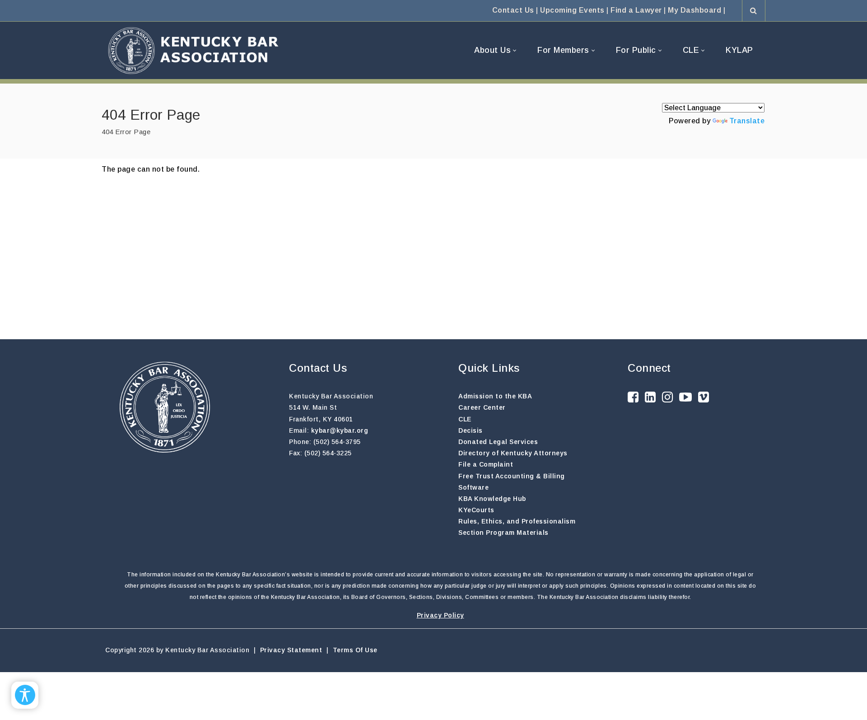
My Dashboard (694, 10)
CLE (464, 419)
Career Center (482, 407)
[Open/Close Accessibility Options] (25, 695)
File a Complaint (485, 464)
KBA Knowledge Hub (492, 498)
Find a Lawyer (636, 10)
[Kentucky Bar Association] (193, 50)
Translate (747, 121)
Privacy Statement (291, 650)
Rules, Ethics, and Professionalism (516, 521)
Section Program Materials (503, 532)
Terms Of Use (355, 650)
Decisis (470, 430)
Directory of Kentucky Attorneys (513, 453)
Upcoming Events (572, 10)
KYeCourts (476, 510)
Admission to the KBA (495, 396)
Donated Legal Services (498, 441)
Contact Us (513, 10)
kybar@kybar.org (339, 430)
